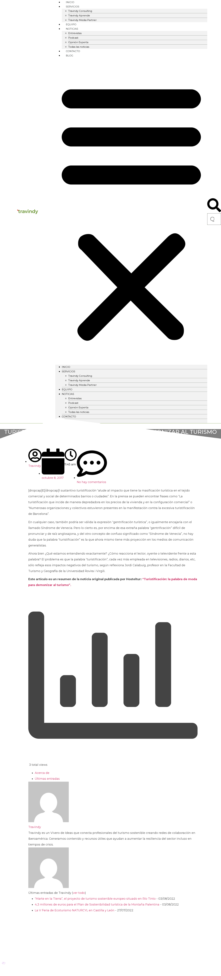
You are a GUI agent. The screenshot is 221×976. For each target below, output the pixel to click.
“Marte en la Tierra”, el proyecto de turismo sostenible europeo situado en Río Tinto (95, 898)
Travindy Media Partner (82, 20)
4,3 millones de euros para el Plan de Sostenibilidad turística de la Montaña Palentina (97, 904)
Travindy (34, 827)
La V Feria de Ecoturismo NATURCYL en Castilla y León (74, 910)
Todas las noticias (78, 412)
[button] (131, 211)
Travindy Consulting (80, 10)
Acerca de (42, 773)
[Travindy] (48, 821)
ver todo (79, 893)
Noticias (72, 28)
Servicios (68, 371)
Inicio (66, 366)
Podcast (73, 37)
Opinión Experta (78, 42)
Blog (69, 55)
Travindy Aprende (79, 15)
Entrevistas (75, 33)
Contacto (69, 416)
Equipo (67, 389)
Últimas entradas (47, 779)
